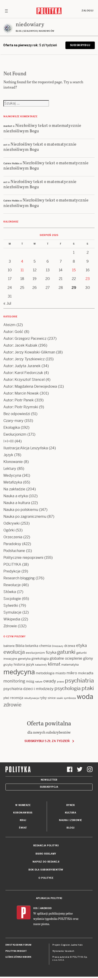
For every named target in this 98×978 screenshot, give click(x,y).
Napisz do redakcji (46, 861)
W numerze (23, 805)
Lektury (9, 468)
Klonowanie (13, 461)
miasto (60, 673)
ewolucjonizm (35, 653)
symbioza (70, 698)
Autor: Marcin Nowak (21, 393)
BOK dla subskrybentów (45, 869)
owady (49, 681)
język (30, 664)
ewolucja (14, 652)
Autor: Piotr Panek (18, 400)
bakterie (9, 646)
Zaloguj (87, 10)
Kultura (70, 812)
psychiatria (79, 680)
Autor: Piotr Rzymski (20, 407)
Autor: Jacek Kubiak (20, 345)
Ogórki (9, 530)
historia (19, 664)
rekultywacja (31, 698)
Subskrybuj (80, 45)
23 (87, 278)
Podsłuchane (14, 550)
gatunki (66, 652)
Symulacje (12, 612)
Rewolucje (12, 585)
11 (22, 270)
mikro (72, 672)
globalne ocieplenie (66, 658)
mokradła (85, 673)
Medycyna (12, 475)
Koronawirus (23, 812)
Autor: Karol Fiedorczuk (23, 372)
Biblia (19, 645)
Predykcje (12, 571)
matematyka (70, 665)
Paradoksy (12, 543)
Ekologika (11, 427)
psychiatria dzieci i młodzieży (28, 688)
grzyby (8, 665)
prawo (60, 681)
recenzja (16, 698)
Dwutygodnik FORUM (18, 945)
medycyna (19, 672)
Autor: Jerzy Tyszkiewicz (24, 359)
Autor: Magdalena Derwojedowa (30, 386)
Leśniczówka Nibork (18, 957)
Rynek (70, 805)
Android (46, 908)
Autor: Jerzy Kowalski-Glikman (29, 352)
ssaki (60, 698)
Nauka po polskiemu (20, 509)
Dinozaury (57, 646)
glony (88, 658)
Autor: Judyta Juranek (22, 365)
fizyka (51, 652)
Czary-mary (13, 420)
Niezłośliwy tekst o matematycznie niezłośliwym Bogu (42, 127)
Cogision (65, 945)
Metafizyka (12, 482)
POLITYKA (12, 564)
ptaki (88, 688)
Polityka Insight (16, 951)
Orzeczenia (12, 537)
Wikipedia (11, 619)
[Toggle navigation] (6, 11)
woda (85, 697)
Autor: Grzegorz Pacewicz (24, 338)
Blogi (71, 827)
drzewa (69, 646)
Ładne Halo (77, 945)
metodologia (45, 673)
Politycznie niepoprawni (23, 557)
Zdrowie (10, 626)
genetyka (24, 659)
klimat (54, 664)
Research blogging (19, 578)
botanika (31, 646)
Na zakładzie (14, 489)
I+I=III (8, 441)
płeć (6, 698)
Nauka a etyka (15, 496)
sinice (52, 698)
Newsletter (49, 779)
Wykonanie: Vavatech (63, 951)
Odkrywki (11, 523)
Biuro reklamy (46, 853)
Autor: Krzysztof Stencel (24, 379)
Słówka (9, 591)
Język (8, 454)
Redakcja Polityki (46, 845)
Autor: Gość (13, 331)
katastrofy (41, 664)
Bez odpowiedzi (16, 413)
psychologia (67, 688)
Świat (23, 827)
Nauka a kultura (16, 502)
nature (38, 681)
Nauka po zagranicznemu (24, 516)
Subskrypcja (49, 786)
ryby (43, 698)
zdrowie (12, 704)
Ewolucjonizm (14, 434)
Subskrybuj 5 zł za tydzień (46, 741)
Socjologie (12, 598)
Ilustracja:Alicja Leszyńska (25, 448)
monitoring (14, 681)
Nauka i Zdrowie (70, 820)
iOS (35, 908)
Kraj (23, 820)
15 (74, 270)
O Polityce (46, 877)
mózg (30, 681)
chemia (45, 645)
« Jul (7, 303)
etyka (81, 645)
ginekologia (40, 658)
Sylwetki (10, 605)
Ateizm (9, 324)
